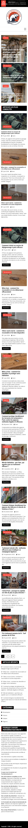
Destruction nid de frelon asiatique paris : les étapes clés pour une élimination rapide (13, 53)
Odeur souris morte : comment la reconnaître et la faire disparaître (17, 2)
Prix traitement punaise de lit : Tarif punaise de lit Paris (14, 634)
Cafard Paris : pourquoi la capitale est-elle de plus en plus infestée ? (13, 592)
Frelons (6, 38)
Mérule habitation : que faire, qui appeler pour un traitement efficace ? (13, 464)
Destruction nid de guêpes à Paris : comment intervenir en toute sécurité (13, 96)
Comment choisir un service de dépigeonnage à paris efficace (13, 76)
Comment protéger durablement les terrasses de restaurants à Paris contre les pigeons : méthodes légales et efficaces (13, 419)
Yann (17, 60)
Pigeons (6, 400)
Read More (6, 265)
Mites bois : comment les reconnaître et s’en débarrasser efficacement (13, 168)
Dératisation (7, 66)
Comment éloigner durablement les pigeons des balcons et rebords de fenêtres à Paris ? (14, 507)
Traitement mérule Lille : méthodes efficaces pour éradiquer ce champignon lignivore (14, 550)
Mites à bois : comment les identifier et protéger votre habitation (11, 373)
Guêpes (6, 86)
